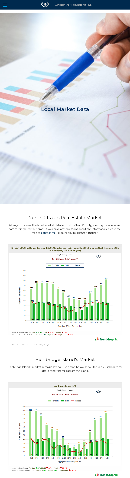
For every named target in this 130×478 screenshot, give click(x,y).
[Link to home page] (45, 6)
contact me (48, 232)
